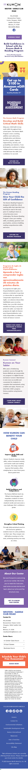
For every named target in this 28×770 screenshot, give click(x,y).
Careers (14, 717)
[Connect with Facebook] (14, 31)
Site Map (14, 747)
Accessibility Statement (14, 743)
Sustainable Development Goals (14, 728)
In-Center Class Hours (11, 640)
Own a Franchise (14, 739)
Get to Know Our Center (14, 601)
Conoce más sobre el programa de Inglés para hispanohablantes (14, 327)
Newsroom (14, 736)
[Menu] (5, 5)
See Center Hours (14, 27)
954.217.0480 (14, 16)
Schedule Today (14, 37)
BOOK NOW (14, 664)
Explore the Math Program (14, 162)
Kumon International (14, 732)
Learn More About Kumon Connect (14, 401)
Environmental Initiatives (14, 724)
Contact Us (14, 721)
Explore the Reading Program (14, 235)
